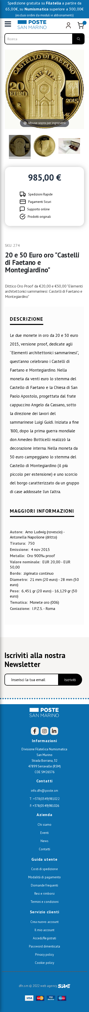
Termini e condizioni (44, 902)
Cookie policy (44, 963)
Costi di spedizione (44, 869)
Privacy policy (44, 954)
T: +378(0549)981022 (44, 799)
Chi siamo (45, 824)
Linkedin (54, 731)
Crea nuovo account (44, 922)
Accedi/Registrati (44, 938)
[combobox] (44, 38)
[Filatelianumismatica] (33, 25)
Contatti (44, 849)
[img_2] (44, 146)
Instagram (44, 731)
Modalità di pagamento (44, 877)
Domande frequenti (44, 885)
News (44, 841)
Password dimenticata (44, 946)
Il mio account (45, 930)
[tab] (44, 321)
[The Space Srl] (64, 986)
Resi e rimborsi (44, 893)
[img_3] (69, 146)
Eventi (44, 833)
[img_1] (20, 146)
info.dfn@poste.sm (44, 791)
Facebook (35, 731)
